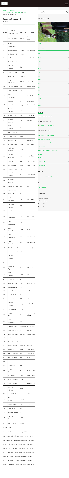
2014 (39, 98)
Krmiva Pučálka (42, 161)
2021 (39, 72)
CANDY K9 (40, 158)
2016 (39, 91)
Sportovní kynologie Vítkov (45, 139)
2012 (39, 105)
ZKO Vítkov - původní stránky (46, 135)
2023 (39, 65)
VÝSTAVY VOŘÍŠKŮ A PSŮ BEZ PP (12, 12)
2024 (39, 61)
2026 (39, 54)
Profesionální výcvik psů (44, 143)
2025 (39, 57)
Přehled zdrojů (42, 187)
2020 (39, 76)
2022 (39, 68)
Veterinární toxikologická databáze (47, 150)
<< (40, 176)
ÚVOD (4, 11)
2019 (39, 80)
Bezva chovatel (42, 165)
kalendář (50, 116)
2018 (39, 83)
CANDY (40, 154)
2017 (39, 87)
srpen (39, 43)
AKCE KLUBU (11, 11)
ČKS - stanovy (41, 147)
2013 (39, 102)
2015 (24, 12)
